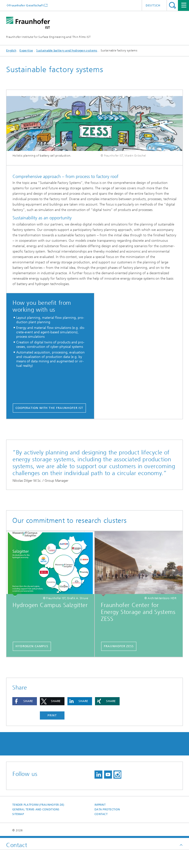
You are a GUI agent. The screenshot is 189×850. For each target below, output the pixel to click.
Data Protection (107, 809)
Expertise (26, 50)
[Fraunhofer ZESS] (139, 563)
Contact (101, 814)
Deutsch (153, 5)
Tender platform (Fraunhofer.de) (38, 804)
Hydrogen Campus (32, 646)
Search (172, 5)
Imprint (100, 804)
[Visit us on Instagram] (117, 774)
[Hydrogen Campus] (50, 563)
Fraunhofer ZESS (119, 646)
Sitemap (18, 814)
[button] (24, 701)
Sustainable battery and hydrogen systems (66, 50)
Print (52, 715)
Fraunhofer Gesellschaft (26, 5)
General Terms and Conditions (36, 809)
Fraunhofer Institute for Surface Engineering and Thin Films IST (48, 37)
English (11, 50)
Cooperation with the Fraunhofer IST (49, 408)
